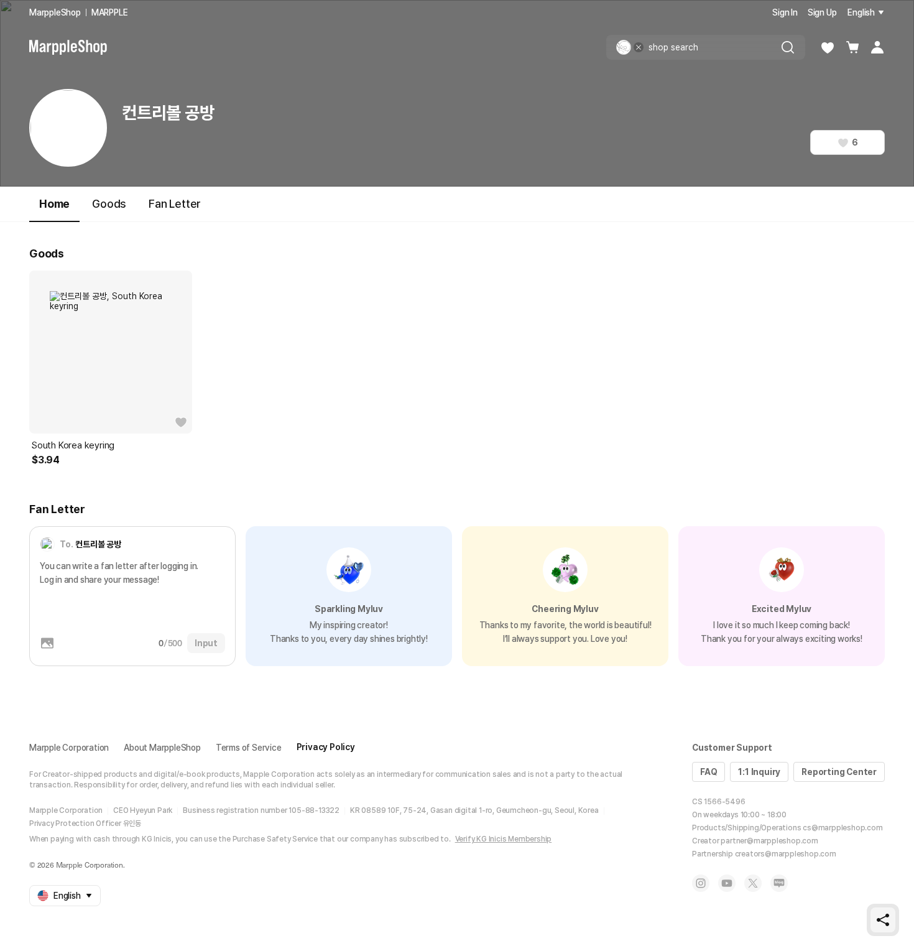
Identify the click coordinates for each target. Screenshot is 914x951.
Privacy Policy (326, 747)
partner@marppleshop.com (769, 841)
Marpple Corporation (69, 748)
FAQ (708, 772)
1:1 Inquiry (759, 772)
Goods (109, 203)
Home (54, 203)
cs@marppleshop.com (842, 827)
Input (206, 643)
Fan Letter (175, 203)
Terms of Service (249, 748)
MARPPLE (109, 12)
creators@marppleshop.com (785, 854)
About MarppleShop (162, 748)
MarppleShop (55, 12)
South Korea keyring (73, 445)
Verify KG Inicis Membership (503, 839)
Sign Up (822, 12)
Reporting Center (839, 772)
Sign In (785, 12)
